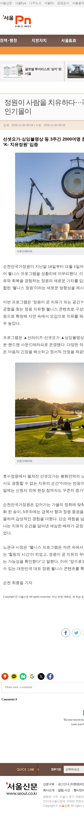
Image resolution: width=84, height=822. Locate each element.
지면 (73, 784)
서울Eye (20, 3)
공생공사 (63, 3)
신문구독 (48, 784)
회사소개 (48, 790)
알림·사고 (64, 790)
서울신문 (6, 3)
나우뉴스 (35, 3)
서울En (49, 3)
